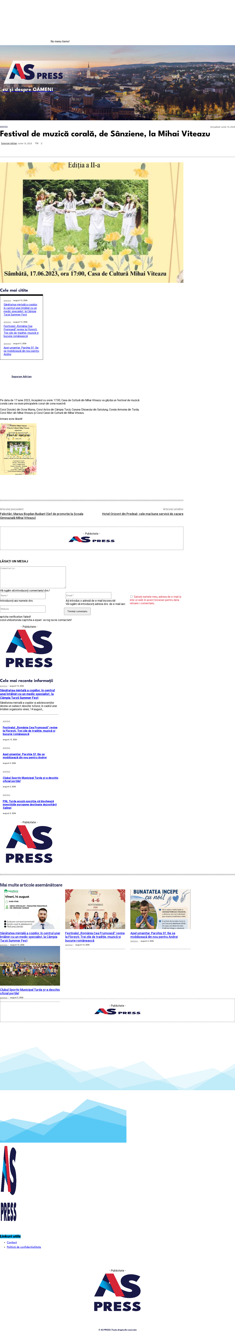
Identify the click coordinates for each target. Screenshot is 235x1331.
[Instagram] (221, 41)
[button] (230, 115)
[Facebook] (213, 41)
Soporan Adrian (9, 143)
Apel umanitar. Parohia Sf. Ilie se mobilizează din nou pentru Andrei (21, 351)
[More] (229, 148)
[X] (167, 148)
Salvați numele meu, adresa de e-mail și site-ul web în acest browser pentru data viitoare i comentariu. (155, 600)
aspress (4, 126)
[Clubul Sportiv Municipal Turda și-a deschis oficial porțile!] (30, 966)
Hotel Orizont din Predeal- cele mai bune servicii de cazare (142, 514)
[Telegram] (204, 148)
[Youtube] (228, 41)
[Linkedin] (192, 148)
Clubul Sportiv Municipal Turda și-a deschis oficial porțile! (30, 779)
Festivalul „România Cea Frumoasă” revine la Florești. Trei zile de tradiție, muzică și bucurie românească (21, 331)
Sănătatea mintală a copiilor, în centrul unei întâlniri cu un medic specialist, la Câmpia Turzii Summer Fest (21, 309)
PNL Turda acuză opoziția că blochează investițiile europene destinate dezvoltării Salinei (30, 804)
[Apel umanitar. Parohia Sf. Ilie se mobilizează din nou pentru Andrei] (160, 909)
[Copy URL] (216, 148)
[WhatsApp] (179, 148)
